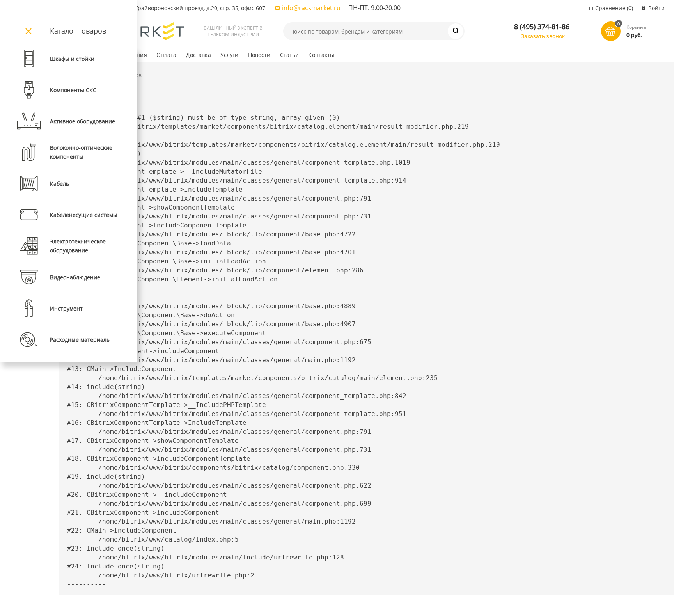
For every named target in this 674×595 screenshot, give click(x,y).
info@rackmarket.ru (311, 8)
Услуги (229, 55)
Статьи (289, 55)
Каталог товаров (78, 31)
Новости (259, 55)
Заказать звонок (543, 36)
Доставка (198, 55)
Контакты (321, 55)
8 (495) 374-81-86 (541, 26)
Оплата (166, 55)
